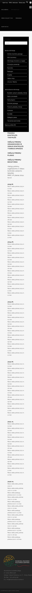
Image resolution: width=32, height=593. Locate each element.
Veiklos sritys (11, 78)
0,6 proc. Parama (12, 82)
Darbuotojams (11, 100)
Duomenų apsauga (12, 103)
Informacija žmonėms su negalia (16, 61)
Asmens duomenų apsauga (14, 54)
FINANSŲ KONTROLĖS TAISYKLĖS (12, 135)
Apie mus (5, 2)
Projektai (9, 75)
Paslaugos (10, 71)
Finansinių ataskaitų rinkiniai (14, 107)
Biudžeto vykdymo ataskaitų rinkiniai (17, 93)
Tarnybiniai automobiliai (13, 121)
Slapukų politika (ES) (10, 125)
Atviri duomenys (11, 57)
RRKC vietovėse (13, 2)
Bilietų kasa (22, 2)
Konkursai (10, 110)
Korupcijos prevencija (13, 64)
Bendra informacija (10, 50)
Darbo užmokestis (12, 96)
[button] (26, 2)
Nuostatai (9, 114)
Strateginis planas (12, 117)
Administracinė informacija (12, 89)
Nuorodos (10, 68)
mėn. (10, 435)
